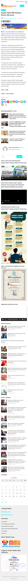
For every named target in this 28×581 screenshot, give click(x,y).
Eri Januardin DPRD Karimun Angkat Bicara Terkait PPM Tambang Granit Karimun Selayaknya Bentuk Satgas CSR (17, 447)
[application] (14, 313)
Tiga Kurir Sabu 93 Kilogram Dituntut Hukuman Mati (17, 139)
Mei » (6, 502)
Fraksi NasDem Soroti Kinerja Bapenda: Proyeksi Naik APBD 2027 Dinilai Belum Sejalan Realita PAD (16, 432)
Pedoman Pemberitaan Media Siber (9, 528)
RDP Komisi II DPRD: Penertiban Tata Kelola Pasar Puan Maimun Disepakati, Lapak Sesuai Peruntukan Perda (17, 439)
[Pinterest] (8, 102)
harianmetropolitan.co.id (14, 576)
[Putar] (3, 319)
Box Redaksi (4, 521)
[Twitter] (5, 102)
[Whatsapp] (11, 102)
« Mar (2, 502)
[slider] (13, 319)
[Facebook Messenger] (16, 102)
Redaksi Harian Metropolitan (10, 18)
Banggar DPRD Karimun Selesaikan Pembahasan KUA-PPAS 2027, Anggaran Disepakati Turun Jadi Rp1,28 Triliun (17, 461)
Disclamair (3, 533)
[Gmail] (19, 102)
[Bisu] (22, 319)
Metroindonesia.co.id (6, 514)
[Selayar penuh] (25, 319)
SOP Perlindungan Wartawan (8, 524)
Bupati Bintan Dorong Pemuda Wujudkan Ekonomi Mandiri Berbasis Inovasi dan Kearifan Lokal (17, 133)
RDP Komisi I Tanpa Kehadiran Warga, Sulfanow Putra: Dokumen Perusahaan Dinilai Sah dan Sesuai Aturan (16, 469)
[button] (14, 314)
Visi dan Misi (4, 531)
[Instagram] (13, 102)
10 (6, 490)
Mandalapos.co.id (5, 511)
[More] (2, 104)
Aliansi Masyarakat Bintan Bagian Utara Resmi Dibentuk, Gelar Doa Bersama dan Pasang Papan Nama (17, 116)
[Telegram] (25, 102)
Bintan (3, 10)
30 (2, 499)
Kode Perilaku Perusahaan (7, 526)
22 (24, 493)
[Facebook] (2, 102)
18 (9, 493)
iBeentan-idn (14, 578)
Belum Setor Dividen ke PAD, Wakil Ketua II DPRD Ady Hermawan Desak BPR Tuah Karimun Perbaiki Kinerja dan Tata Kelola (17, 454)
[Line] (22, 102)
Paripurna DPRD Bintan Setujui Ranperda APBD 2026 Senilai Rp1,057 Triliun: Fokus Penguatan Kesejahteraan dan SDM (13, 125)
